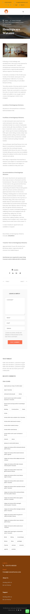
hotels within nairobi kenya (10, 429)
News (12, 541)
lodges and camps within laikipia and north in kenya (14, 459)
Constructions (15, 409)
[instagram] (10, 5)
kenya (4, 24)
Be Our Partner (7, 585)
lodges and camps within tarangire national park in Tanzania (14, 509)
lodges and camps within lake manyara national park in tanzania (13, 464)
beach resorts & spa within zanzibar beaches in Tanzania (12, 398)
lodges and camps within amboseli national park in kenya (14, 448)
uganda (6, 549)
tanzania (21, 545)
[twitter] (8, 5)
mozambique (20, 537)
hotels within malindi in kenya (11, 425)
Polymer (6, 545)
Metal (5, 537)
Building (6, 409)
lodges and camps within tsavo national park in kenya (13, 521)
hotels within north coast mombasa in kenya (13, 434)
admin (6, 20)
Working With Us (7, 582)
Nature (5, 541)
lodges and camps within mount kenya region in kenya (13, 476)
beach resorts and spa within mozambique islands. (14, 404)
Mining (12, 537)
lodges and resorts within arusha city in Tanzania (13, 526)
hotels (5, 413)
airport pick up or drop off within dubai (13, 386)
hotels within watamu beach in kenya (14, 22)
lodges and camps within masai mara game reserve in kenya (13, 470)
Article (20, 394)
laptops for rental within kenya (11, 443)
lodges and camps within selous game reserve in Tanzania (13, 498)
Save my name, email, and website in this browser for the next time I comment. (13, 334)
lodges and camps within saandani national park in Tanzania (14, 487)
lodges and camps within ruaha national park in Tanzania (13, 481)
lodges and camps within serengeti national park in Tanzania (12, 504)
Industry (6, 439)
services (14, 545)
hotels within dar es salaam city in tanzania (14, 417)
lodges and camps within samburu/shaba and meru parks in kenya (14, 493)
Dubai (23, 409)
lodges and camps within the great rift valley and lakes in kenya (13, 515)
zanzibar (14, 549)
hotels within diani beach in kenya (12, 421)
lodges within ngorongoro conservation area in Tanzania (13, 532)
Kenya (13, 20)
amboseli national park (9, 394)
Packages (18, 20)
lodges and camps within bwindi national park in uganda (14, 453)
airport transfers (8, 390)
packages (8, 24)
